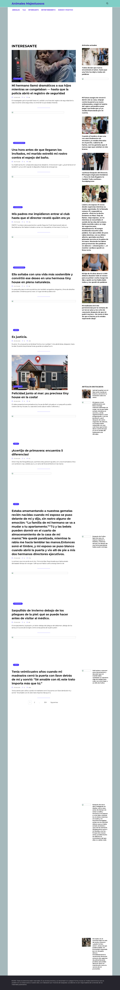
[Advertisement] (60, 30)
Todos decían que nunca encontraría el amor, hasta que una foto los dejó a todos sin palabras (94, 71)
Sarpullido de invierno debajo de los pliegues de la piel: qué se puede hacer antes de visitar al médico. (40, 614)
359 (45, 702)
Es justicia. (19, 337)
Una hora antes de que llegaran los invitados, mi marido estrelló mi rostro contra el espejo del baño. (39, 153)
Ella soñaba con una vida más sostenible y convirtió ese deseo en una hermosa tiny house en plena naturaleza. (42, 278)
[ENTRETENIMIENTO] (38, 145)
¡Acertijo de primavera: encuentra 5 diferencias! (37, 452)
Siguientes (54, 702)
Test (24, 10)
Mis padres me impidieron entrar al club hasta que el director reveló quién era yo (41, 216)
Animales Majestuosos (28, 3)
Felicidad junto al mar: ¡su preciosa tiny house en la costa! (40, 395)
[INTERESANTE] (44, 81)
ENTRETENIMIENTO (48, 10)
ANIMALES (16, 10)
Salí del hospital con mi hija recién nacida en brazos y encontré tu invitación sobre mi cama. (100, 394)
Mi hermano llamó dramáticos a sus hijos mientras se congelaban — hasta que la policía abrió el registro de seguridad (41, 89)
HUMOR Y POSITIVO (65, 10)
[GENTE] (44, 332)
